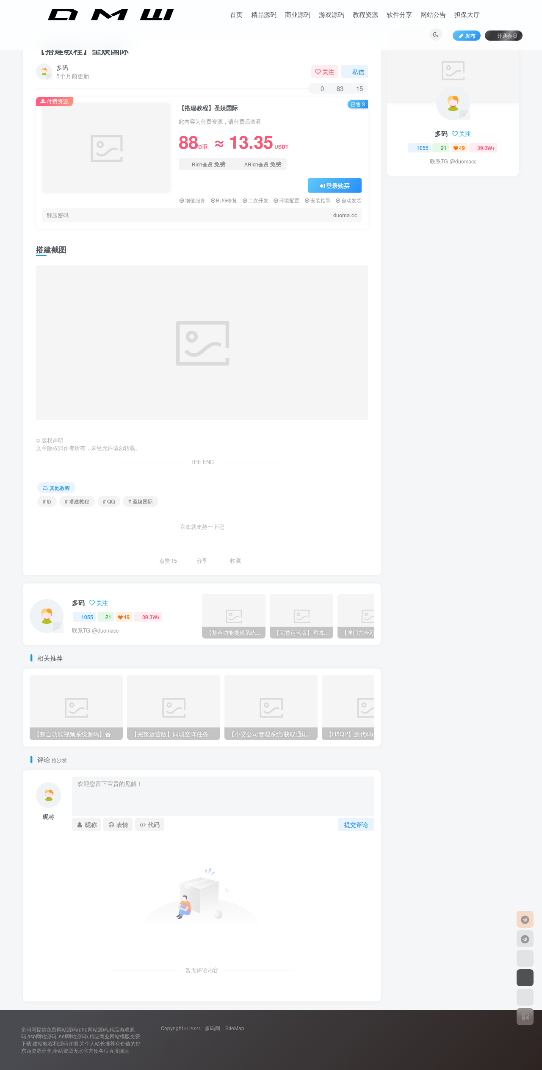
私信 (358, 71)
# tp (47, 501)
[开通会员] (525, 977)
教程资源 (365, 14)
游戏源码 (331, 14)
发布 (470, 35)
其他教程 (60, 487)
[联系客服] (525, 919)
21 (108, 616)
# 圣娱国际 (140, 501)
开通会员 (507, 35)
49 (127, 616)
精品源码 (264, 14)
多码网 (212, 1028)
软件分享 (399, 14)
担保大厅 (467, 14)
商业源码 (297, 14)
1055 (87, 616)
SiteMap (234, 1028)
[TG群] (525, 938)
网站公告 (433, 14)
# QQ (109, 501)
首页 (236, 14)
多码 (62, 67)
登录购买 (338, 185)
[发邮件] (170, 1045)
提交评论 (356, 824)
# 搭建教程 (77, 501)
